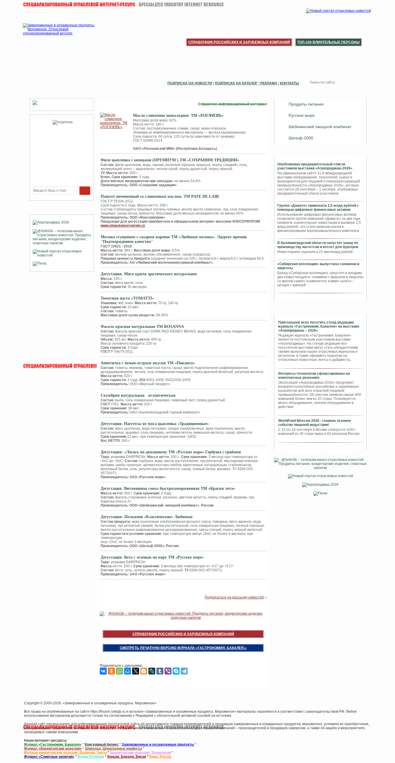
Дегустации (114, 58)
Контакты (289, 83)
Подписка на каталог (236, 83)
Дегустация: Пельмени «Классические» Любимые (147, 517)
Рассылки (221, 58)
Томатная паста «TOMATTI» (127, 298)
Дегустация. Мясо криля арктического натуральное (149, 274)
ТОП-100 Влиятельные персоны (328, 42)
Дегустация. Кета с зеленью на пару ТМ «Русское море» (152, 557)
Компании (75, 58)
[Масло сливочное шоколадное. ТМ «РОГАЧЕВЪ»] (114, 120)
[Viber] (168, 671)
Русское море (302, 115)
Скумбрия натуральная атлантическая (138, 395)
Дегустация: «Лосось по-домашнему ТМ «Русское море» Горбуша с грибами (171, 452)
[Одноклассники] (111, 671)
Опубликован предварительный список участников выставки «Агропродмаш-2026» (314, 166)
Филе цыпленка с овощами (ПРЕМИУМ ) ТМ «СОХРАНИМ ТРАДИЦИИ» (170, 160)
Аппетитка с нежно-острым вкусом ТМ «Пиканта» (148, 363)
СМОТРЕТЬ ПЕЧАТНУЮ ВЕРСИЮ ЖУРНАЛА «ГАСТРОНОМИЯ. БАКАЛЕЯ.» (183, 648)
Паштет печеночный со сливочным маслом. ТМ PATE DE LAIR (160, 196)
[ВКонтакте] (103, 671)
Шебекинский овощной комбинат (320, 126)
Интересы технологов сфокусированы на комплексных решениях (314, 376)
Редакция (41, 74)
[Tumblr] (159, 671)
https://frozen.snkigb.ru (107, 712)
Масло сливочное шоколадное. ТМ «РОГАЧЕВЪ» (178, 115)
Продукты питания (306, 104)
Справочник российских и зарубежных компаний (239, 42)
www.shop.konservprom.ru (123, 225)
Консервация (321, 58)
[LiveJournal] (151, 671)
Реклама (268, 83)
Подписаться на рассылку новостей (234, 597)
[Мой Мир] (127, 671)
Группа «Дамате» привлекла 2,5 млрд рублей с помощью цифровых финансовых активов (318, 208)
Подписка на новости (189, 83)
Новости (40, 58)
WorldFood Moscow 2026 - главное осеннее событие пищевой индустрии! (314, 423)
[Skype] (176, 671)
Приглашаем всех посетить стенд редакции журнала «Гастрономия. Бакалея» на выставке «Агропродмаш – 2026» (318, 326)
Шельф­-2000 (301, 138)
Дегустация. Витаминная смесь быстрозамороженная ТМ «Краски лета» (168, 488)
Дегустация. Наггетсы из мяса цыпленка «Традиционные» (155, 424)
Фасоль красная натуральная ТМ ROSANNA (142, 326)
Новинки (152, 58)
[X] (135, 671)
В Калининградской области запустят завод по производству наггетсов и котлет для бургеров (317, 245)
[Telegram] (184, 671)
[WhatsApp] (119, 671)
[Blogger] (143, 671)
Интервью (185, 58)
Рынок (251, 58)
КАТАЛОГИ (281, 58)
